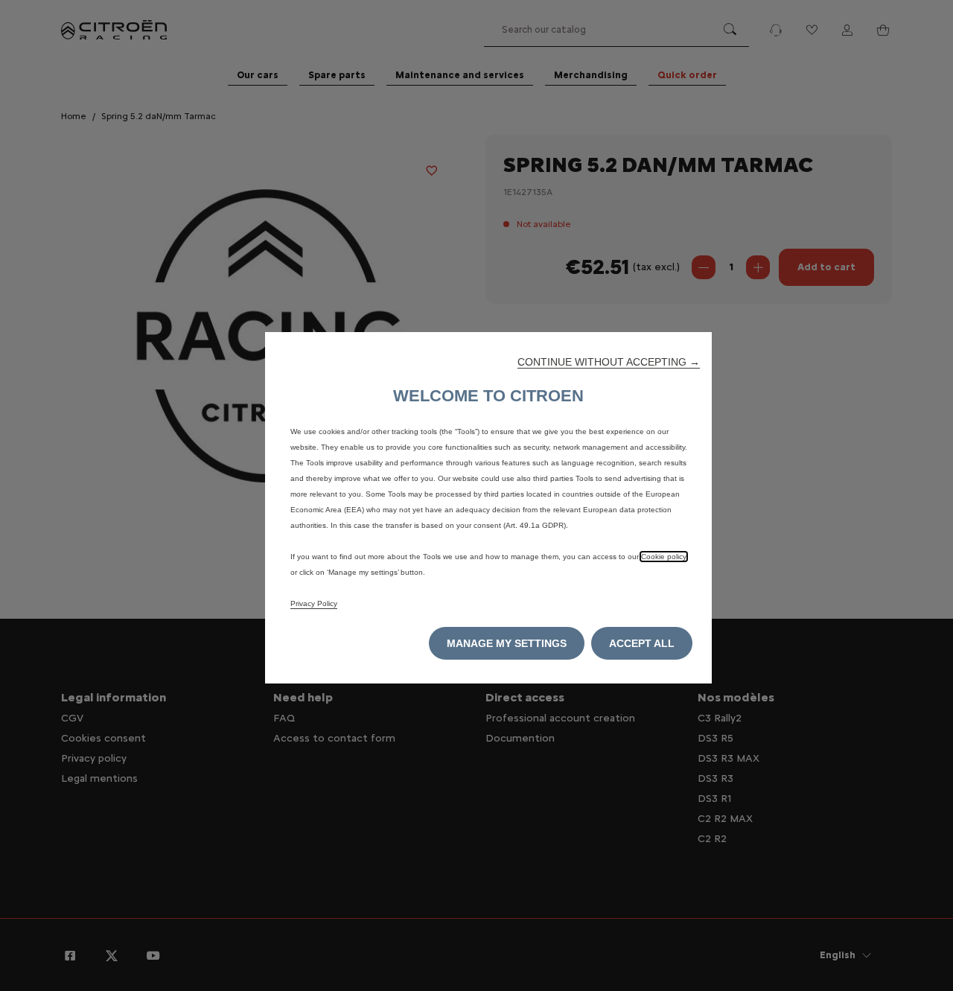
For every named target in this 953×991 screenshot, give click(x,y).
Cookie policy (663, 556)
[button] (608, 362)
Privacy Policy (313, 603)
